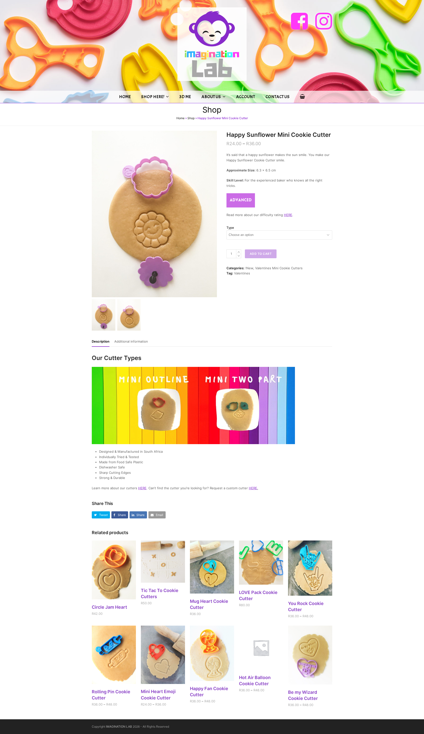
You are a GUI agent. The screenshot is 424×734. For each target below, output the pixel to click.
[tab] (100, 341)
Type (230, 228)
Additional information (131, 341)
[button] (101, 514)
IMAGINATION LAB (119, 726)
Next (213, 214)
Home (180, 118)
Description (100, 341)
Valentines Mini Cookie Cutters (279, 268)
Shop (191, 118)
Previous (96, 214)
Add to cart (261, 254)
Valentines (242, 273)
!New (249, 268)
